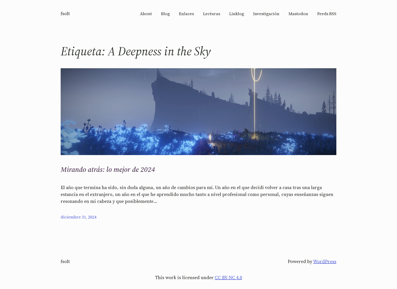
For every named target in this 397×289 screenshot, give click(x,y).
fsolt (65, 13)
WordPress (324, 261)
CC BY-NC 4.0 (228, 277)
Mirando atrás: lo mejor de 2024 (108, 169)
